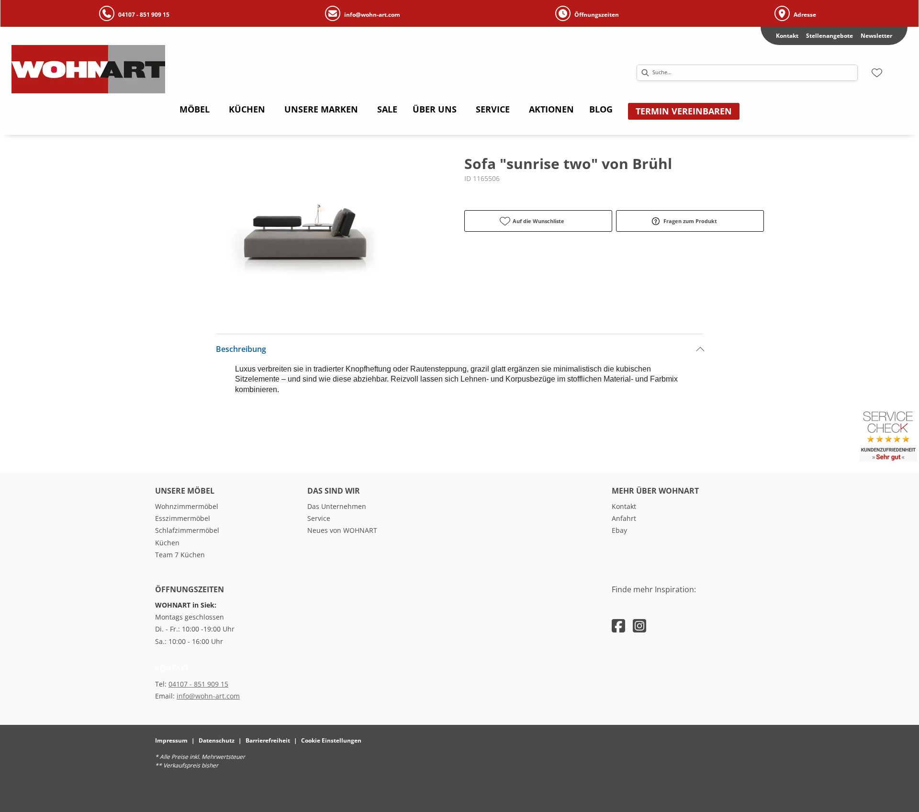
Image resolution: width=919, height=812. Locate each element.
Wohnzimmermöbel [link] (186, 506)
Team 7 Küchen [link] (180, 554)
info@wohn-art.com (208, 695)
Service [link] (318, 518)
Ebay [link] (619, 530)
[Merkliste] (877, 72)
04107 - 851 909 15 (198, 683)
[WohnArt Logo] (138, 69)
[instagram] (639, 625)
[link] (194, 109)
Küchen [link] (167, 542)
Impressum (171, 740)
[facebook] (618, 625)
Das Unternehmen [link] (336, 506)
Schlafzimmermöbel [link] (187, 530)
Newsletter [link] (876, 36)
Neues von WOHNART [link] (342, 530)
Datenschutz (217, 740)
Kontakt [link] (787, 36)
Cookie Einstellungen (331, 740)
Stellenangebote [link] (829, 36)
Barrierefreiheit (268, 740)
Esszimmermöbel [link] (182, 518)
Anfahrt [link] (624, 518)
